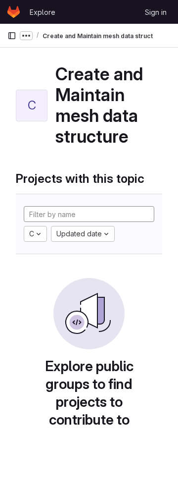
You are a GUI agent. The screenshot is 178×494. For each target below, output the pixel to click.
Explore (42, 12)
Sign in (156, 12)
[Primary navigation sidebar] (12, 36)
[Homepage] (13, 12)
